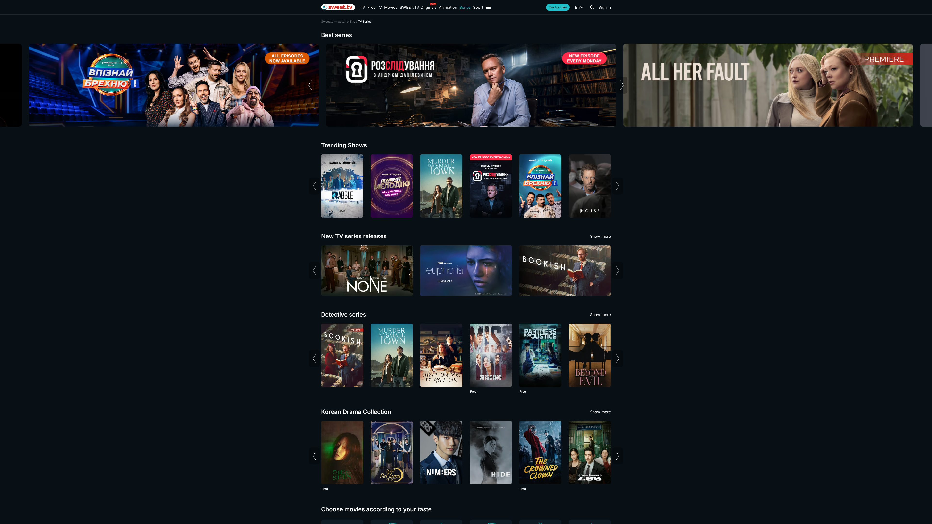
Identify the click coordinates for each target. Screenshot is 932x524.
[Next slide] (621, 85)
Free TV (374, 7)
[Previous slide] (310, 85)
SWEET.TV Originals (418, 7)
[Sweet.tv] (338, 7)
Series (465, 7)
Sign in (605, 7)
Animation (448, 7)
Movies (390, 7)
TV (362, 7)
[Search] (592, 7)
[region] (466, 85)
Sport (478, 7)
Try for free (558, 7)
